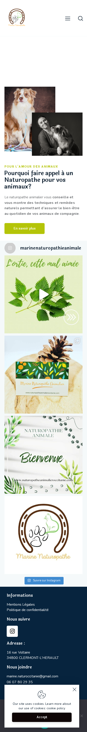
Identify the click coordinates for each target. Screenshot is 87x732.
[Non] (81, 716)
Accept (42, 717)
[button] (67, 18)
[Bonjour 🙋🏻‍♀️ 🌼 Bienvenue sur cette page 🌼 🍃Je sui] (43, 535)
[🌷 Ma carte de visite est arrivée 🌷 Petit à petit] (43, 375)
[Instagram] (12, 631)
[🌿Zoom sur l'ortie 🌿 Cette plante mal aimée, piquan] (43, 294)
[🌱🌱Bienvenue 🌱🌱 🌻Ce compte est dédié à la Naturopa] (43, 455)
